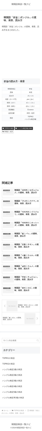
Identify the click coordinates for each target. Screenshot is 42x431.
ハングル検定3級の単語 (24, 128)
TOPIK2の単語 (9, 128)
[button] (38, 340)
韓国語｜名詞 (8, 131)
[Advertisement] (21, 55)
